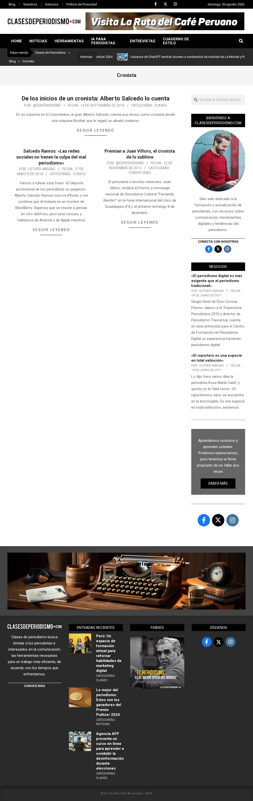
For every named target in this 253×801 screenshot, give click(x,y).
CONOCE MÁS (34, 686)
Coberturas (140, 173)
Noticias (103, 724)
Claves (160, 105)
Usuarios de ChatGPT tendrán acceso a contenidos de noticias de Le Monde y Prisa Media (181, 57)
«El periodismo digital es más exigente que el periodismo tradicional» (216, 281)
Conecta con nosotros (218, 241)
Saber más (218, 483)
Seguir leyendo (95, 130)
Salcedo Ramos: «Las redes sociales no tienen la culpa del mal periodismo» (51, 156)
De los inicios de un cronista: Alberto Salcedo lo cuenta (95, 98)
